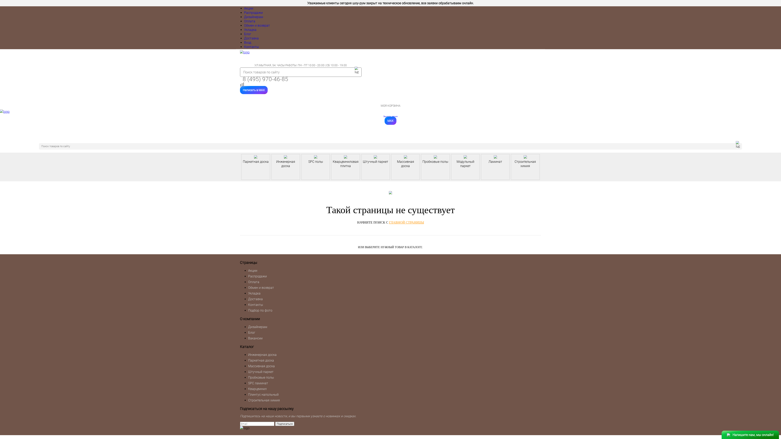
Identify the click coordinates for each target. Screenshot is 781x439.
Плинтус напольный (263, 395)
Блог (247, 34)
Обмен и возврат (257, 25)
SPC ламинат (258, 383)
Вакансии (255, 338)
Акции (248, 8)
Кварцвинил (257, 389)
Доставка (251, 38)
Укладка (250, 30)
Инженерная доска (262, 355)
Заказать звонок (390, 116)
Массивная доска (261, 366)
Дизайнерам (253, 17)
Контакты (251, 47)
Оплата (249, 21)
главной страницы (406, 222)
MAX (390, 120)
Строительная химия (264, 400)
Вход (247, 43)
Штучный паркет (261, 372)
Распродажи (253, 13)
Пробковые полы (261, 377)
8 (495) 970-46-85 (265, 79)
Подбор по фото (260, 310)
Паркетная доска (261, 360)
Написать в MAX (254, 90)
